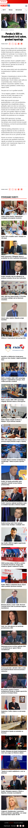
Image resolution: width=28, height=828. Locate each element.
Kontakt (13, 826)
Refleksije (19, 10)
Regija (11, 10)
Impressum (7, 826)
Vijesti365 (11, 822)
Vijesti (4, 10)
